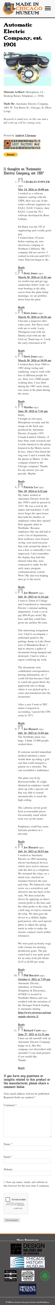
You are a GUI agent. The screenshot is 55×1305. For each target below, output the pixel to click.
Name (8, 1144)
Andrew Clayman (25, 135)
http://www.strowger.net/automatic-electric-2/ (34, 1014)
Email (8, 1156)
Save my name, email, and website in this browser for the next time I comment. (27, 1183)
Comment (10, 1105)
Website (8, 1169)
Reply (21, 267)
